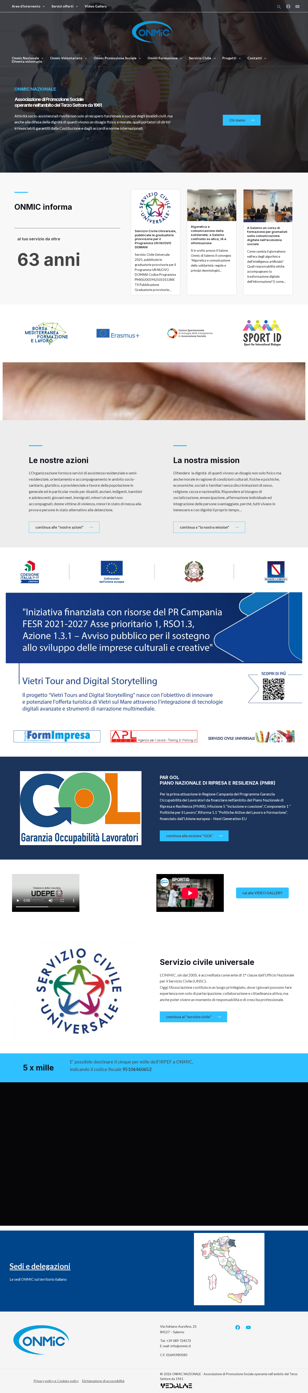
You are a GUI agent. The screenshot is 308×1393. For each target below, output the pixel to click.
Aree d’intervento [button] (26, 6)
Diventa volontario (27, 61)
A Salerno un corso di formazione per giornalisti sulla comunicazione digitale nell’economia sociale (267, 236)
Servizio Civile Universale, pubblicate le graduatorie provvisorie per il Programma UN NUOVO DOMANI (155, 239)
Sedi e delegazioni (40, 1266)
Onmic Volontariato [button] (66, 58)
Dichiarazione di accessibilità (103, 1381)
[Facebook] (288, 6)
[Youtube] (248, 1327)
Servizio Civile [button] (200, 58)
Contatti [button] (254, 58)
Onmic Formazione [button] (163, 58)
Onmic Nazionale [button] (25, 58)
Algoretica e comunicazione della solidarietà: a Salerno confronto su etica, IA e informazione (208, 235)
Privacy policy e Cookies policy (56, 1381)
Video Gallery (96, 6)
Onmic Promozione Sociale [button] (115, 58)
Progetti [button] (229, 58)
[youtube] (297, 6)
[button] (42, 6)
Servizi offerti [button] (62, 6)
